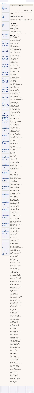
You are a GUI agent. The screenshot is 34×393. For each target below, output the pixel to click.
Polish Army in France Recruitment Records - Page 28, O (5, 181)
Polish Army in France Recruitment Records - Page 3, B (5, 176)
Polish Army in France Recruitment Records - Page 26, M (5, 186)
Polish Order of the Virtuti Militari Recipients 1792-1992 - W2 (5, 54)
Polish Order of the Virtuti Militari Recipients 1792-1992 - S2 (5, 59)
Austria (3, 6)
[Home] (4, 3)
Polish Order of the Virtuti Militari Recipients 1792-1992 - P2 (5, 67)
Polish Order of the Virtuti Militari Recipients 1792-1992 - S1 (5, 62)
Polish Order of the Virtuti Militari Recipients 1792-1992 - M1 (5, 78)
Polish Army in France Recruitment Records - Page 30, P (5, 173)
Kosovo (3, 17)
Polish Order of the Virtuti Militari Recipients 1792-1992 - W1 (5, 57)
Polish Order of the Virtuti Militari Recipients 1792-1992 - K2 (5, 82)
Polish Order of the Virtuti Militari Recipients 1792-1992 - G (5, 92)
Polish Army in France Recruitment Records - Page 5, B (5, 136)
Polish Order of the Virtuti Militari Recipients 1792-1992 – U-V (5, 41)
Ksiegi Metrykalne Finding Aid (5, 248)
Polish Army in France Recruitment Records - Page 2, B (5, 205)
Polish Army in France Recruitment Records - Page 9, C (5, 126)
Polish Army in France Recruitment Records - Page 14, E (5, 221)
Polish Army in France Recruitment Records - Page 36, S (5, 157)
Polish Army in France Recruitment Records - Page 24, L (5, 192)
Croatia (3, 10)
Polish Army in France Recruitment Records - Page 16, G (5, 215)
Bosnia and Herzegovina (4, 8)
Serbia (2, 27)
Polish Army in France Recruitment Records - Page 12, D (5, 226)
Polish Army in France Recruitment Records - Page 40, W (5, 144)
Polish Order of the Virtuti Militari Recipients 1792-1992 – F (5, 46)
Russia (2, 26)
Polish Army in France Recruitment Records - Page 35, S (5, 160)
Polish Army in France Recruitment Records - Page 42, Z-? (5, 139)
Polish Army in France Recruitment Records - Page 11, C (5, 229)
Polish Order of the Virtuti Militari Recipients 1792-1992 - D (5, 95)
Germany (3, 15)
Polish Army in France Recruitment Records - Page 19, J (5, 208)
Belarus (3, 7)
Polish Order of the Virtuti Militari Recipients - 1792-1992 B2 (5, 100)
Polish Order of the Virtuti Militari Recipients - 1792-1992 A (5, 105)
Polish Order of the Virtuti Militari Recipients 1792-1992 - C (5, 97)
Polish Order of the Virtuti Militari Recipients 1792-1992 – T (5, 43)
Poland (11, 384)
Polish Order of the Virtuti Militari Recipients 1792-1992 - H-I (5, 89)
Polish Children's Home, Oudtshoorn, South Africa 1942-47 (5, 123)
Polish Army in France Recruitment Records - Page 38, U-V (5, 152)
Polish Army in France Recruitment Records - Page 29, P (5, 179)
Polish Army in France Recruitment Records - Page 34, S (5, 163)
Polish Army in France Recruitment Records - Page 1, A (5, 234)
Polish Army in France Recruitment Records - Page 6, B (5, 134)
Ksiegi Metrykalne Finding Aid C (5, 245)
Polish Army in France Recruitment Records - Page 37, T (5, 155)
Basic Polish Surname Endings (5, 251)
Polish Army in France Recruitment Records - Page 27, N (5, 184)
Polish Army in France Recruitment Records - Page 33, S (5, 165)
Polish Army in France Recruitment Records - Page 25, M (5, 189)
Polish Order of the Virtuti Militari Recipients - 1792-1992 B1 (5, 103)
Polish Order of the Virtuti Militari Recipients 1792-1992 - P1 (5, 70)
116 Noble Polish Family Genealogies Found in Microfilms (4, 254)
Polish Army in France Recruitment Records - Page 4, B (5, 147)
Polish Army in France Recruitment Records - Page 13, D (5, 223)
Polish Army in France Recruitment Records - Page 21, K (5, 200)
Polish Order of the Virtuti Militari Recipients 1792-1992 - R (5, 65)
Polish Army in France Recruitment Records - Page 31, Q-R (5, 171)
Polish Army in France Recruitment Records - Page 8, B (5, 128)
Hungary (3, 16)
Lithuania (3, 19)
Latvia (2, 18)
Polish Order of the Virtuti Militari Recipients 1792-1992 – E (5, 49)
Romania (3, 25)
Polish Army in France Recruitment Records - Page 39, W (5, 149)
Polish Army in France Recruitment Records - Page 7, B (5, 131)
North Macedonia (4, 23)
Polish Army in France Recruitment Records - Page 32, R (5, 168)
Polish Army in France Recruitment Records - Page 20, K (5, 202)
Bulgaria (3, 9)
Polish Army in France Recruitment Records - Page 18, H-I (5, 210)
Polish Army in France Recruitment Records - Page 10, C (5, 231)
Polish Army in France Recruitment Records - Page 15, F (5, 218)
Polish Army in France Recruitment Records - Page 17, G (5, 213)
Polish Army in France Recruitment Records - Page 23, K (5, 194)
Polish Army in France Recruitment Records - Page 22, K (5, 197)
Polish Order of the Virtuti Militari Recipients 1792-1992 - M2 (5, 75)
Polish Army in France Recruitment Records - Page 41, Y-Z (5, 141)
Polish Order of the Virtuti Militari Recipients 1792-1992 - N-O (5, 72)
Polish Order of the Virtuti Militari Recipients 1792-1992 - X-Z (5, 51)
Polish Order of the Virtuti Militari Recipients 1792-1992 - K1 (5, 85)
